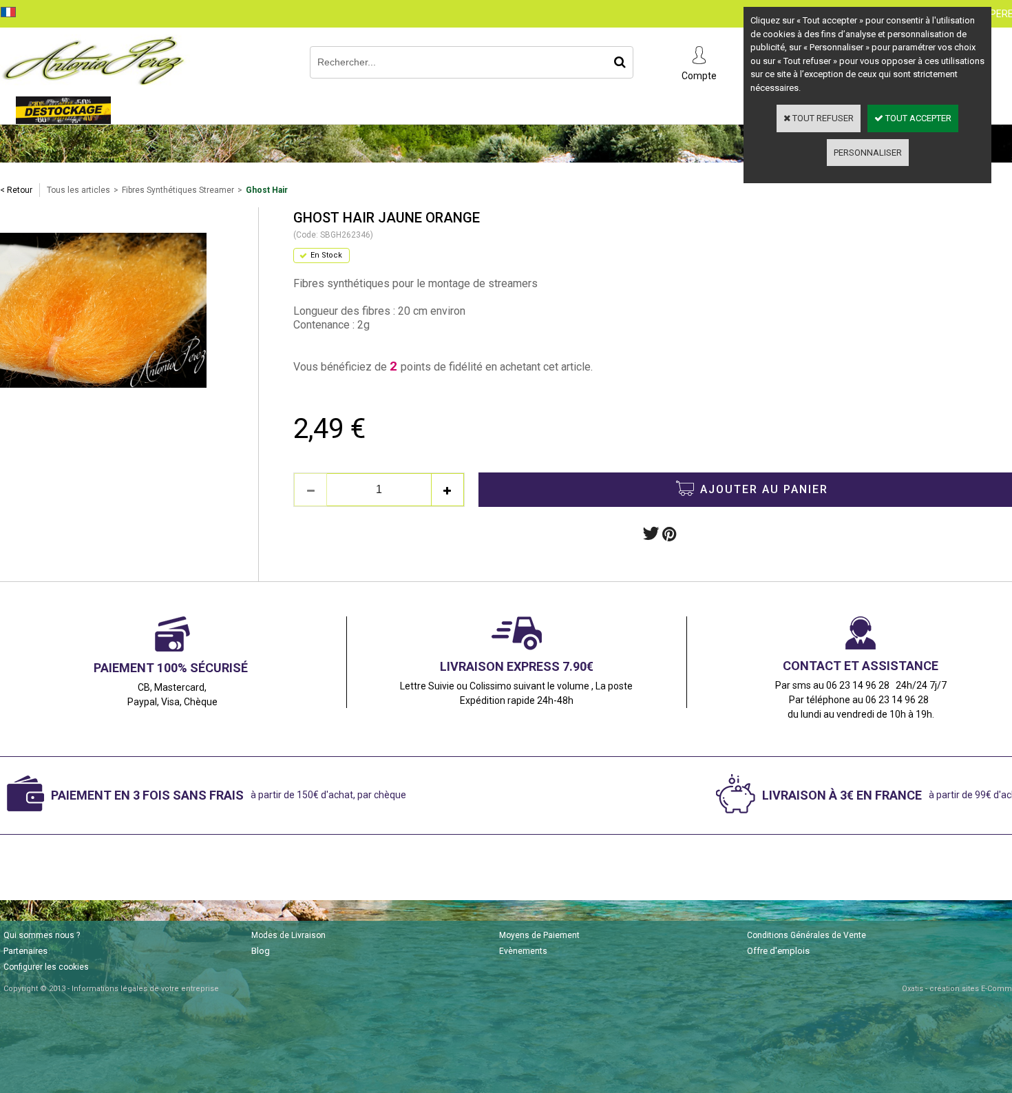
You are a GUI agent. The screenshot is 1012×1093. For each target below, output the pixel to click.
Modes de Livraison (288, 935)
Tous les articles (78, 190)
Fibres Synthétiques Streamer (178, 190)
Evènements (523, 951)
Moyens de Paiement (539, 935)
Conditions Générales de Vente (806, 935)
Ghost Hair (267, 190)
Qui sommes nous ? (41, 935)
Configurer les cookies (46, 967)
